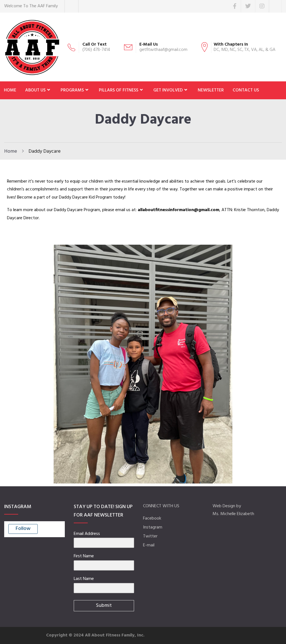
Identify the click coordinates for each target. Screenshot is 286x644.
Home (10, 151)
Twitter (150, 536)
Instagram (152, 527)
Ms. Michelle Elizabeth (233, 514)
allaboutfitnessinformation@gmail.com (178, 210)
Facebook (152, 518)
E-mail (148, 545)
